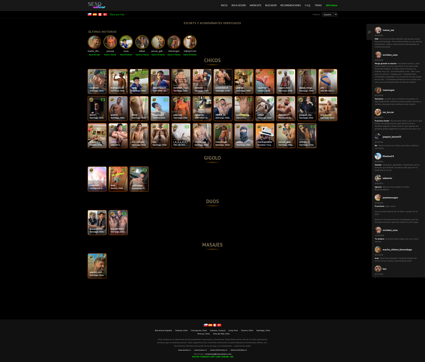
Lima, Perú (233, 330)
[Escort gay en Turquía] (105, 14)
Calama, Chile (181, 330)
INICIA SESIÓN (238, 5)
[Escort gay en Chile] (90, 14)
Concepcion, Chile (199, 330)
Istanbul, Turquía (217, 330)
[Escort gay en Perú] (100, 14)
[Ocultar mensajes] (369, 32)
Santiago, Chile (263, 330)
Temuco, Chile (203, 333)
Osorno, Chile (247, 330)
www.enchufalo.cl (239, 350)
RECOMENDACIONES (291, 5)
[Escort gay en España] (95, 14)
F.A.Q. (308, 5)
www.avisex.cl (184, 350)
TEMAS (318, 5)
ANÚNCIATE (255, 5)
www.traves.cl (200, 350)
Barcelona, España (163, 330)
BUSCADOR (271, 5)
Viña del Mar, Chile (221, 333)
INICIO (224, 5)
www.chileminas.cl (218, 350)
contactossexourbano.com (218, 354)
